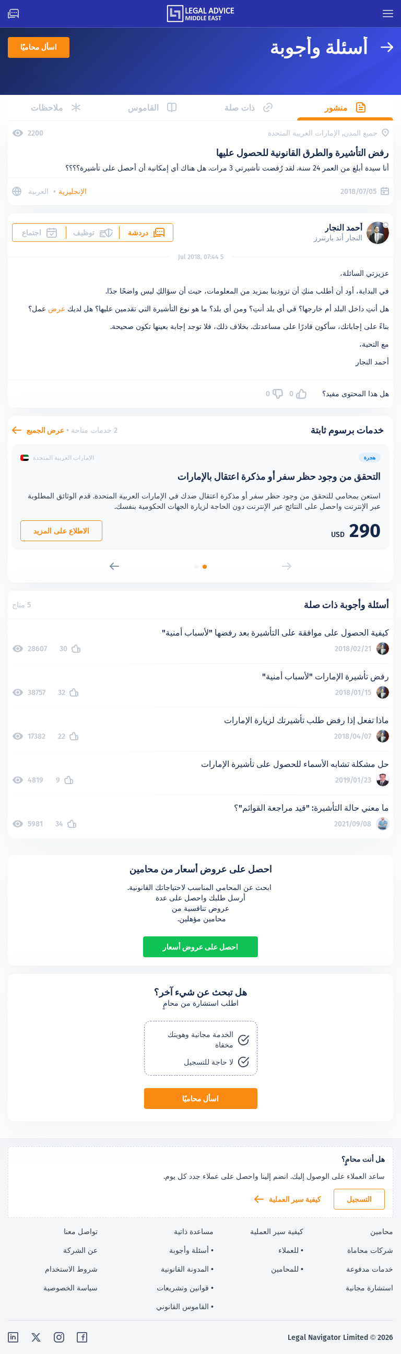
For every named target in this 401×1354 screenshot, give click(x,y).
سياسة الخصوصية (70, 1288)
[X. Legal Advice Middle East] (36, 1337)
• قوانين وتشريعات (185, 1288)
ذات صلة (240, 108)
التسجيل (359, 1199)
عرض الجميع (45, 430)
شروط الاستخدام (71, 1269)
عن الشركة (80, 1250)
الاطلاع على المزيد (61, 531)
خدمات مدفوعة (369, 1269)
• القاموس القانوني (185, 1306)
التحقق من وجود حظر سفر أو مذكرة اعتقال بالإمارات (279, 476)
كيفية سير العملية (295, 1199)
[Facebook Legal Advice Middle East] (82, 1337)
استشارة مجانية (369, 1288)
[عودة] (380, 47)
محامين (381, 1231)
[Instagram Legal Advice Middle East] (59, 1337)
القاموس (143, 108)
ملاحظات (47, 108)
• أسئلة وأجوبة (191, 1250)
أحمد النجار (343, 228)
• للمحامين (287, 1269)
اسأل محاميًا (38, 47)
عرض (56, 308)
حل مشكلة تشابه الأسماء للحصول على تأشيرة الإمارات (295, 764)
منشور (336, 108)
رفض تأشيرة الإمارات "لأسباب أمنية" (325, 676)
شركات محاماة (370, 1250)
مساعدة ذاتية (194, 1231)
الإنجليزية (72, 191)
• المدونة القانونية (187, 1269)
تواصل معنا (81, 1231)
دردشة (138, 232)
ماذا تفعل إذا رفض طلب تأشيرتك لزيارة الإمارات (306, 720)
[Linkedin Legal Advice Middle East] (13, 1337)
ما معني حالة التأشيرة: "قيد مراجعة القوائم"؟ (311, 808)
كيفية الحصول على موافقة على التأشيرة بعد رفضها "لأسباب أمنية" (275, 633)
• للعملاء (290, 1250)
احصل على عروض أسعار (200, 947)
